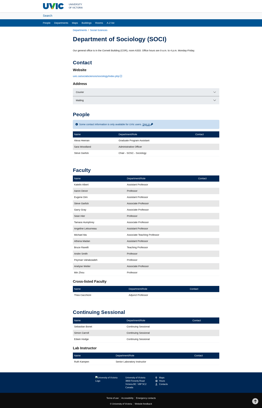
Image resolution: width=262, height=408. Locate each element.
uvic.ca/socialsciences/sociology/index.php (96, 76)
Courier (80, 92)
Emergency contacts (146, 398)
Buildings (87, 23)
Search (47, 15)
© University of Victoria (121, 404)
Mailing (80, 100)
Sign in (147, 124)
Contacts (163, 384)
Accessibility (127, 398)
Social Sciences (98, 30)
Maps (75, 23)
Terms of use (112, 398)
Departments (61, 23)
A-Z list (110, 23)
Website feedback (143, 404)
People (46, 23)
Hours (162, 381)
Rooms (99, 23)
